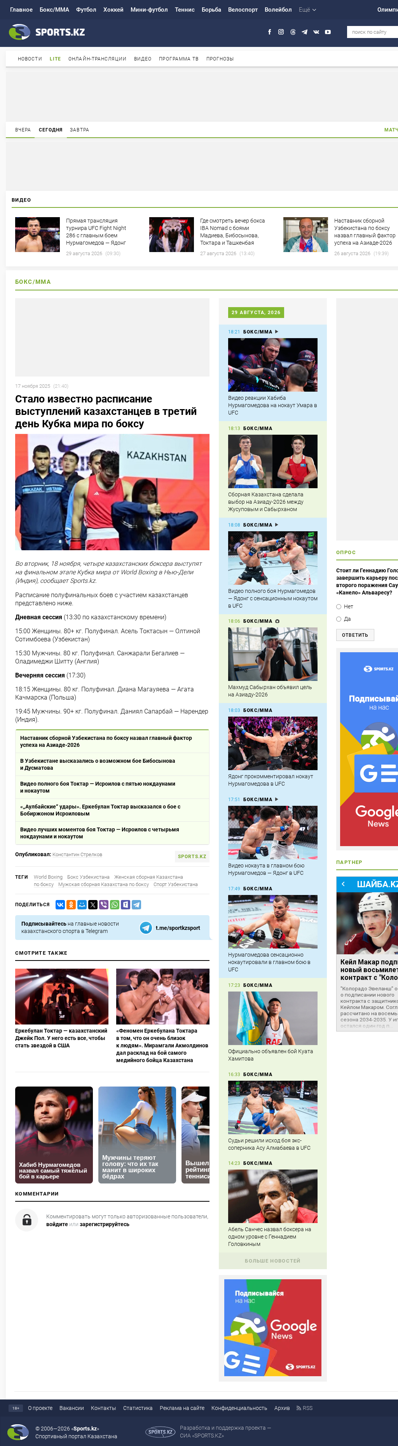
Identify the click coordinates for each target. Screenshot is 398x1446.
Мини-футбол (149, 9)
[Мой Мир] (80, 905)
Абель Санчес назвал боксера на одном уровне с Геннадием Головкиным (269, 1236)
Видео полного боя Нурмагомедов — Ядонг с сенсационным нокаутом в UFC (273, 598)
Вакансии (71, 1408)
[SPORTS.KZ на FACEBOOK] (269, 32)
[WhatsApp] (113, 905)
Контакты (103, 1408)
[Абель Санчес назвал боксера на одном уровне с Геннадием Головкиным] (273, 1196)
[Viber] (102, 905)
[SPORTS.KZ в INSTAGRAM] (281, 32)
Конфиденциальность (239, 1408)
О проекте (40, 1408)
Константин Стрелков (77, 854)
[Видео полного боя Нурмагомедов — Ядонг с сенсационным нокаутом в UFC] (273, 558)
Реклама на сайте (182, 1408)
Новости (30, 59)
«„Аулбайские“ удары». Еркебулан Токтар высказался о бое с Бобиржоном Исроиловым (100, 810)
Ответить (355, 635)
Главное (21, 9)
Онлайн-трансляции (97, 59)
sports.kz (192, 856)
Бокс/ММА (54, 9)
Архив (282, 1408)
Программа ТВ (179, 59)
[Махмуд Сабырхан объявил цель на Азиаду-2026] (273, 654)
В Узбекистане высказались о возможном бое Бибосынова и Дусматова (97, 764)
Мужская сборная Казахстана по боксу (103, 884)
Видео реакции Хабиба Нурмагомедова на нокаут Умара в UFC (272, 405)
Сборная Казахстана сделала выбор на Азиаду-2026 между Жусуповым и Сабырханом (266, 501)
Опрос (346, 552)
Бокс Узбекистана (88, 877)
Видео (143, 59)
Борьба (211, 9)
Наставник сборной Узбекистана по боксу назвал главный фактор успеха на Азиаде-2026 (106, 741)
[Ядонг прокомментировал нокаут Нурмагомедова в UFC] (273, 743)
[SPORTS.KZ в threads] (293, 32)
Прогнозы (220, 59)
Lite (55, 59)
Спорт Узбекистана (176, 884)
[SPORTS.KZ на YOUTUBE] (328, 32)
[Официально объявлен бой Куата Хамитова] (273, 1018)
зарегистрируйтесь (104, 1224)
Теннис (185, 9)
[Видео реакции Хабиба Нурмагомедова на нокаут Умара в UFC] (273, 365)
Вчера (23, 130)
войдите (57, 1224)
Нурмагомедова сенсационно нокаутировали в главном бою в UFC (269, 962)
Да (347, 619)
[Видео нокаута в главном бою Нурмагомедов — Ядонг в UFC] (273, 832)
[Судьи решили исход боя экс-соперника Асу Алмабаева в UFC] (273, 1107)
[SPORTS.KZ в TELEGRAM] (304, 32)
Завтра (79, 130)
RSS (307, 1408)
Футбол (86, 9)
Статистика (138, 1408)
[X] (91, 905)
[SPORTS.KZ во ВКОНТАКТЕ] (316, 32)
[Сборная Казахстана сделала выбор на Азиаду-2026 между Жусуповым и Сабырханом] (273, 461)
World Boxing (48, 877)
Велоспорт (243, 9)
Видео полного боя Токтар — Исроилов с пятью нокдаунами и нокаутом (97, 787)
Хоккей (113, 9)
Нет (348, 606)
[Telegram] (135, 905)
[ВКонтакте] (59, 905)
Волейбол (278, 9)
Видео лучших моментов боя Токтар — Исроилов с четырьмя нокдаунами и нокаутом (99, 833)
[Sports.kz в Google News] (272, 1374)
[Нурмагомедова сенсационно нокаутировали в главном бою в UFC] (273, 921)
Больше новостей (273, 1261)
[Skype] (124, 905)
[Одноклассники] (69, 905)
